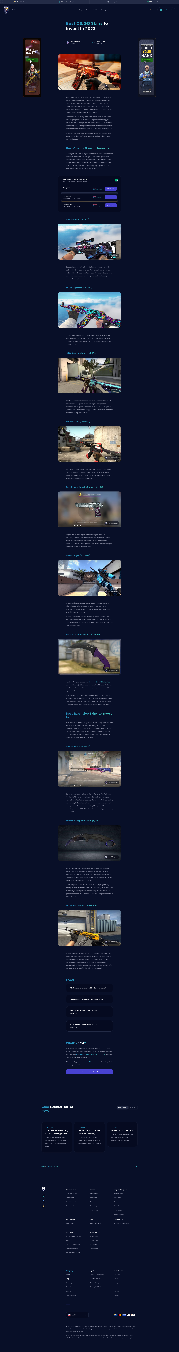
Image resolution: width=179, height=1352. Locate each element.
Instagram (117, 1283)
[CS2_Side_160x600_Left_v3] (32, 97)
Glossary (103, 10)
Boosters (69, 1291)
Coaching (93, 1206)
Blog (80, 10)
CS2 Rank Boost (71, 1194)
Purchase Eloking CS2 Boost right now (90, 1054)
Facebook (117, 1287)
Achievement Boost (73, 1253)
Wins (91, 1202)
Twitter (116, 1295)
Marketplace (94, 1236)
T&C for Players (95, 1279)
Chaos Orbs (94, 1240)
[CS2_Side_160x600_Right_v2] (147, 97)
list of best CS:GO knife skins (99, 682)
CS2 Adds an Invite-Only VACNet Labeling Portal (56, 1132)
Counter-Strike (52, 1166)
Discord (116, 1291)
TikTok (116, 1279)
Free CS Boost (71, 1202)
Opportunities (71, 1287)
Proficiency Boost (72, 1249)
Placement (70, 1198)
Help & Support (71, 1295)
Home (66, 10)
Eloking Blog (122, 1107)
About (68, 1275)
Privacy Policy (94, 1283)
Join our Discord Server (91, 1062)
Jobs (86, 10)
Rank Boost (94, 1194)
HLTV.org (133, 1107)
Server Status (70, 1206)
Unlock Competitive (73, 1244)
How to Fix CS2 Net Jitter (122, 1130)
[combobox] (77, 1315)
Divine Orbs (94, 1244)
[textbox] (77, 1315)
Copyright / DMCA (96, 1287)
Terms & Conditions (97, 1275)
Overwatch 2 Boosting (121, 1223)
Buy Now (111, 188)
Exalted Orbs (94, 1249)
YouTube (117, 1275)
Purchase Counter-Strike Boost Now (88, 1072)
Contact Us (94, 10)
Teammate (94, 1210)
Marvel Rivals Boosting (73, 1236)
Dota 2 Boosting (95, 1223)
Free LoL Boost (119, 1214)
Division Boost (118, 1194)
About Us (74, 10)
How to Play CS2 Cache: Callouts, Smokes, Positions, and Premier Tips (89, 1132)
